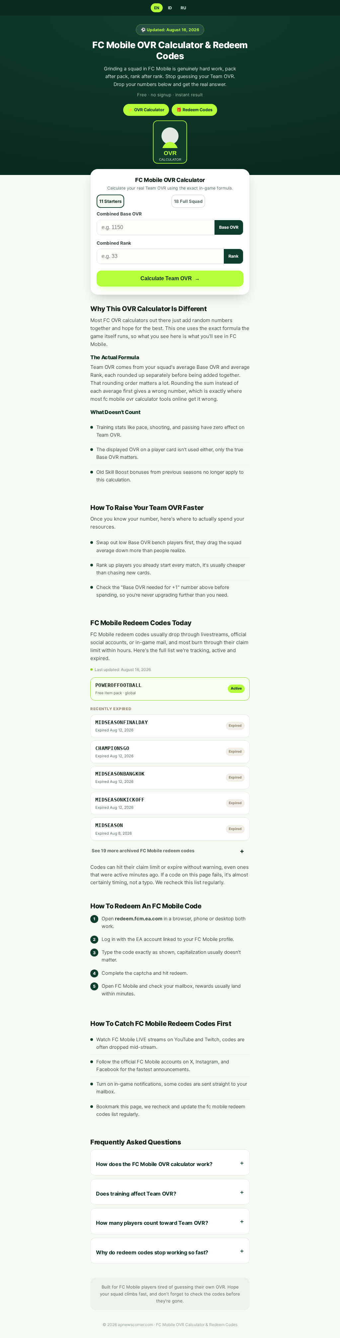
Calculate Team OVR (170, 278)
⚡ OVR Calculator (146, 109)
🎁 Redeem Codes (194, 109)
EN (156, 7)
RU (183, 7)
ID (170, 7)
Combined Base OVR (119, 213)
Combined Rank (114, 243)
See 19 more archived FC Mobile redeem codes (143, 850)
